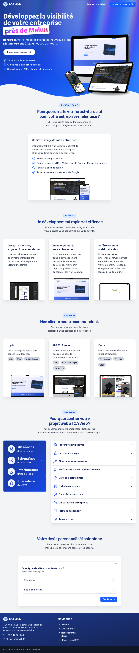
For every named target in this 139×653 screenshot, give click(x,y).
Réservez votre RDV (96, 4)
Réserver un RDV (70, 640)
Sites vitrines (68, 628)
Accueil (65, 624)
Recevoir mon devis (68, 634)
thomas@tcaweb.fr (16, 639)
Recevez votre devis (120, 4)
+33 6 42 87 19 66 (15, 635)
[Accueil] (12, 4)
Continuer (107, 599)
